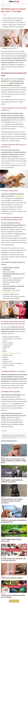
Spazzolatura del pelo (9, 292)
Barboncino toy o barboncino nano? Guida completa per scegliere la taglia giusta (13, 460)
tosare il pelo (5, 83)
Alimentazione (4, 5)
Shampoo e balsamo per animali (12, 353)
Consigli (3, 478)
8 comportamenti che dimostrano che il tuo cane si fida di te (13, 559)
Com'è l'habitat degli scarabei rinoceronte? (11, 540)
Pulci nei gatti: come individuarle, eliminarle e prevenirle (12, 481)
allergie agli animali (16, 163)
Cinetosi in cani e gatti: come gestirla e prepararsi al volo (14, 521)
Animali (3, 457)
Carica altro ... (14, 601)
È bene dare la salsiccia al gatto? (12, 578)
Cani (10, 5)
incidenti (9, 403)
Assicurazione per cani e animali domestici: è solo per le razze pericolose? (11, 501)
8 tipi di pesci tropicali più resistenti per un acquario (13, 596)
